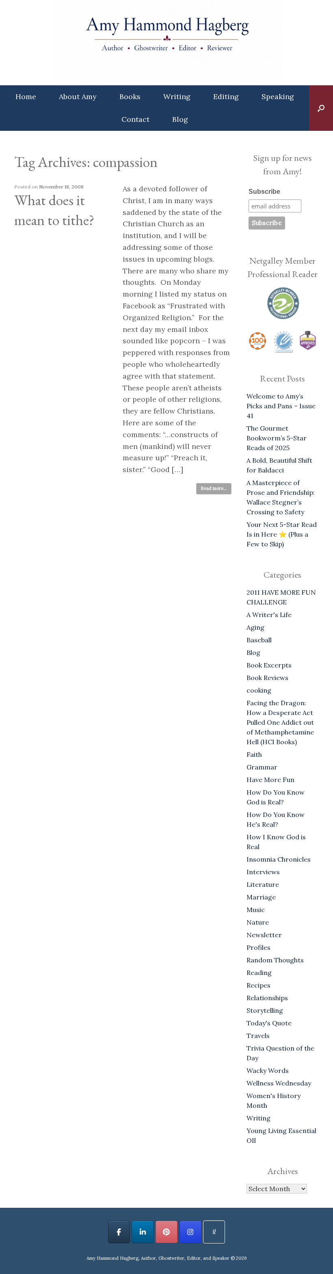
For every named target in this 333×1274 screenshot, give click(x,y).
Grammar (262, 767)
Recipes (258, 985)
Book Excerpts (269, 665)
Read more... (214, 488)
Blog (180, 119)
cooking (259, 690)
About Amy (78, 96)
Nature (258, 922)
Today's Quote (269, 1023)
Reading (259, 972)
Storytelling (265, 1010)
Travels (258, 1035)
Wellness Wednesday (279, 1083)
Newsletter (264, 935)
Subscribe (264, 191)
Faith (254, 754)
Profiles (258, 947)
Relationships (267, 998)
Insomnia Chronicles (279, 859)
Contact (135, 119)
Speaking (278, 96)
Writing (176, 96)
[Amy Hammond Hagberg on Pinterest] (166, 1232)
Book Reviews (267, 678)
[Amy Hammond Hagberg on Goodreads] (214, 1232)
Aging (255, 627)
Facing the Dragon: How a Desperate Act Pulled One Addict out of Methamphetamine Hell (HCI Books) (280, 722)
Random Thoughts (275, 960)
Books (130, 96)
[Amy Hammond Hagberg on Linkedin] (143, 1232)
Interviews (263, 872)
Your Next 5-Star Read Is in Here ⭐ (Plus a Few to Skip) (282, 534)
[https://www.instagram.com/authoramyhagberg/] (190, 1232)
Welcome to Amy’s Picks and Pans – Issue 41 (281, 406)
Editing (226, 96)
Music (256, 910)
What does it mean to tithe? (54, 210)
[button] (321, 108)
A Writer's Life (269, 615)
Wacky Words (268, 1070)
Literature (263, 884)
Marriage (261, 897)
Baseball (259, 640)
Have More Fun (270, 780)
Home (25, 96)
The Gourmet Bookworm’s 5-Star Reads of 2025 (277, 438)
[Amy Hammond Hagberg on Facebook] (119, 1232)
